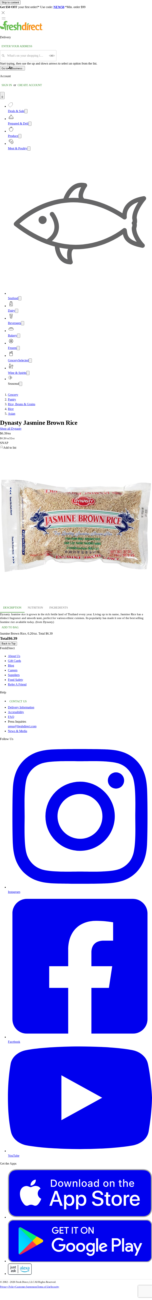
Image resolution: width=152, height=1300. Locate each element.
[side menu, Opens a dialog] (3, 18)
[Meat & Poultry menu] (28, 148)
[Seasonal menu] (20, 384)
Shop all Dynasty (11, 428)
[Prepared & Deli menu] (29, 124)
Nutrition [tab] (35, 607)
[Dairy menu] (16, 311)
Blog (11, 665)
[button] (76, 447)
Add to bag (10, 627)
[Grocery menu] (30, 360)
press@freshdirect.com (22, 726)
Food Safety (15, 679)
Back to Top (8, 643)
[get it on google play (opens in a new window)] (80, 1261)
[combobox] (27, 55)
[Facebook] (80, 1037)
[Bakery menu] (18, 336)
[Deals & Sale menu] (26, 111)
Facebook (14, 1041)
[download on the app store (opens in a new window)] (80, 1217)
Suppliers (14, 675)
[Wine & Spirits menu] (27, 373)
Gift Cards (14, 660)
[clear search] (52, 55)
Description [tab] (12, 607)
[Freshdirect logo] (21, 29)
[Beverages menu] (22, 323)
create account (30, 85)
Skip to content (10, 2)
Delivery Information (21, 707)
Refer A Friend (17, 684)
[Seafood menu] (19, 298)
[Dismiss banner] (3, 12)
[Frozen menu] (18, 348)
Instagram (14, 892)
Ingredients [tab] (58, 607)
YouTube (13, 1155)
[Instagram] (80, 887)
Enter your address (17, 46)
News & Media (17, 731)
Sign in (7, 85)
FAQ (11, 716)
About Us (14, 656)
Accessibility (16, 712)
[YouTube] (80, 1151)
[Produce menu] (19, 136)
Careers (12, 670)
